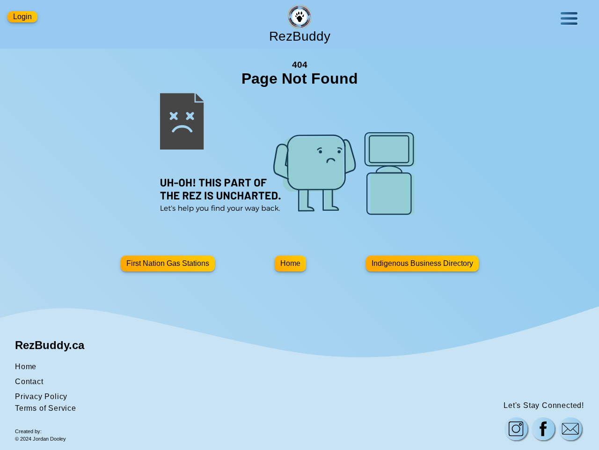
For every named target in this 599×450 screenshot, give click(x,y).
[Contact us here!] (570, 430)
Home (290, 263)
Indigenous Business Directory (422, 263)
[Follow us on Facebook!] (543, 430)
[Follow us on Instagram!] (516, 430)
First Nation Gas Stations (167, 263)
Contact (29, 382)
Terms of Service (45, 408)
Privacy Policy (41, 396)
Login (22, 17)
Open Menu (569, 18)
